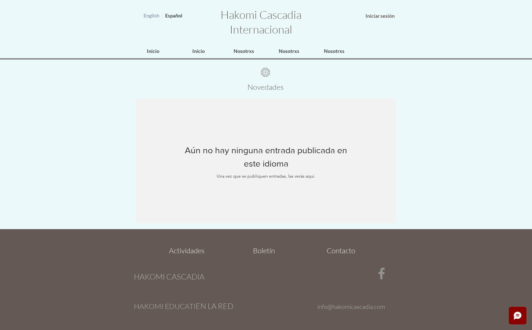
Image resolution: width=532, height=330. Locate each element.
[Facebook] (381, 273)
